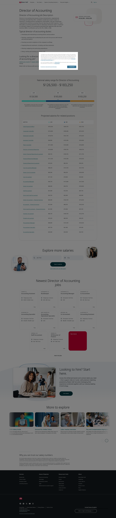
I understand (71, 66)
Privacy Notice (57, 63)
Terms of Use (57, 62)
